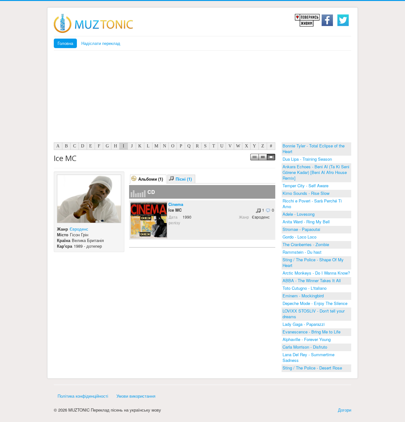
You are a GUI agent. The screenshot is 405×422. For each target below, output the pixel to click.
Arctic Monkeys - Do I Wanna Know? (316, 273)
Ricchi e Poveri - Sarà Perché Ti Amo (312, 203)
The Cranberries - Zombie (306, 244)
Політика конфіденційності (83, 396)
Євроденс (79, 229)
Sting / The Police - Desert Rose (312, 368)
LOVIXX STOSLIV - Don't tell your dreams (314, 314)
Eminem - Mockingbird (303, 296)
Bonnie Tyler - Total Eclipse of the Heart (314, 148)
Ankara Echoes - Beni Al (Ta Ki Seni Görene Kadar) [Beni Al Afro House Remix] (316, 172)
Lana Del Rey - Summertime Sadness (308, 357)
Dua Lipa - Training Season (307, 159)
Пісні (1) (184, 179)
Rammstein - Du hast (302, 252)
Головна (65, 43)
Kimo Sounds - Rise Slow (306, 193)
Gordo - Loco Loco (299, 237)
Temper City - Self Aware (305, 186)
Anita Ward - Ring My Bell (306, 222)
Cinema (175, 204)
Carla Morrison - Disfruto (305, 347)
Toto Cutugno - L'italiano (305, 288)
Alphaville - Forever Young (307, 339)
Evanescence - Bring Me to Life (311, 332)
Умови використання (135, 396)
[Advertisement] (202, 98)
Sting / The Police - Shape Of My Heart (313, 262)
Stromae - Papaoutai (301, 229)
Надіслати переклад (100, 43)
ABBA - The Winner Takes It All (312, 280)
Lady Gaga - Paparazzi (304, 324)
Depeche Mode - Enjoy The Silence (315, 303)
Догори (344, 410)
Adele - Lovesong (299, 214)
